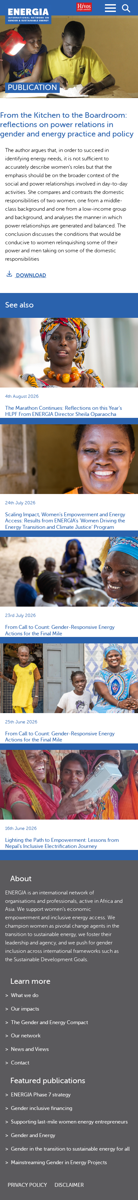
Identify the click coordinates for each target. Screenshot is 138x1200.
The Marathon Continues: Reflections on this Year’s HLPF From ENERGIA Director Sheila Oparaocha (63, 411)
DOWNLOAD (30, 275)
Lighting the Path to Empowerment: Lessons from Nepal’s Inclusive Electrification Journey (62, 843)
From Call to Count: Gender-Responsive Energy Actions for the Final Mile (60, 630)
